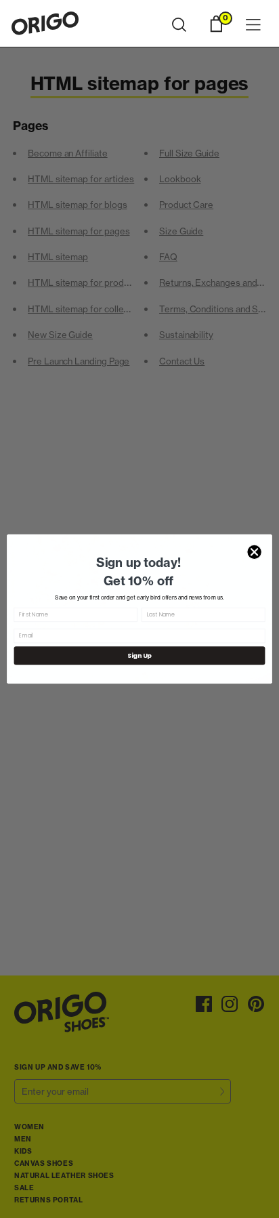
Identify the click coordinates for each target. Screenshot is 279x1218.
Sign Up (139, 655)
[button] (179, 25)
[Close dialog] (254, 552)
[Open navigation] (253, 25)
